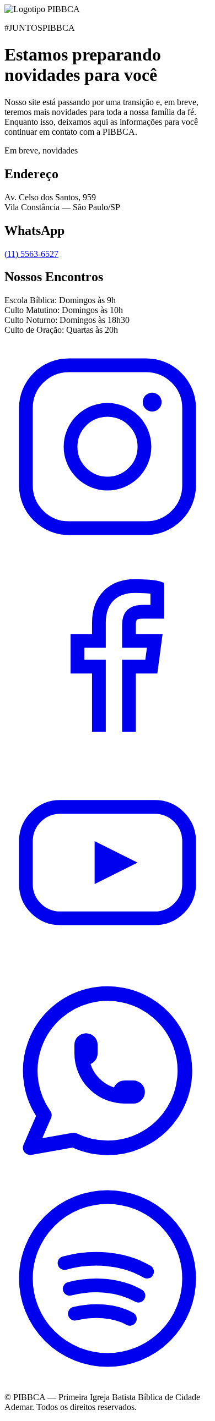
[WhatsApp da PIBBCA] (107, 1170)
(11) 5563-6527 (31, 254)
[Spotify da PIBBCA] (107, 1378)
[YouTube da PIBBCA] (107, 962)
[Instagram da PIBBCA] (107, 546)
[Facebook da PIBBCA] (107, 754)
